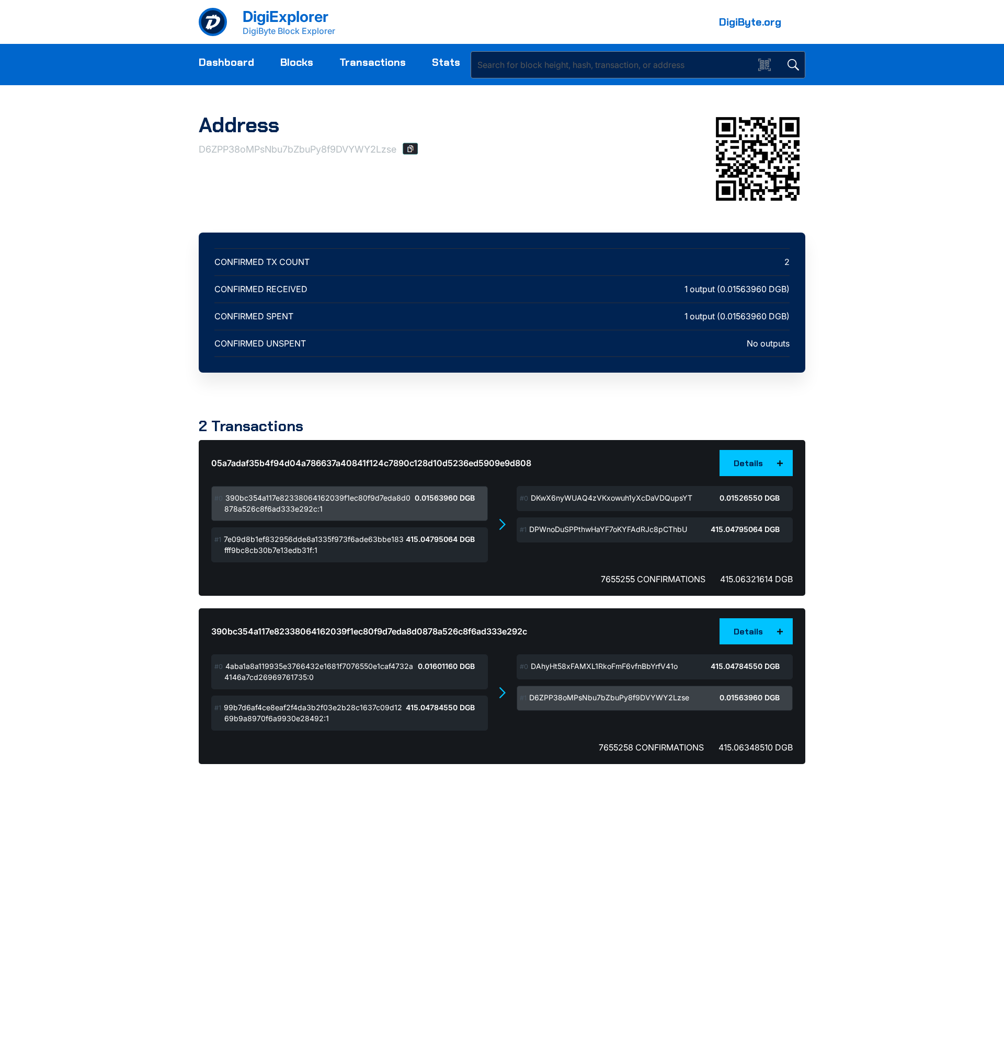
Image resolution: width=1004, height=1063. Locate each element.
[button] (410, 149)
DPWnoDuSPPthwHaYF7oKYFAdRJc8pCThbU (608, 529)
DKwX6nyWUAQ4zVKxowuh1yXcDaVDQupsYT (611, 497)
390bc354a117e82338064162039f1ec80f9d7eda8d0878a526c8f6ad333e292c (369, 631)
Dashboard (226, 62)
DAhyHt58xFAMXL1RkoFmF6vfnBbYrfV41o (604, 666)
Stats (446, 62)
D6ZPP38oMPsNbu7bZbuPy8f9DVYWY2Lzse (609, 697)
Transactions (372, 62)
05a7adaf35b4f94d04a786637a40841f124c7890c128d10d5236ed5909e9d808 (371, 463)
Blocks (296, 62)
